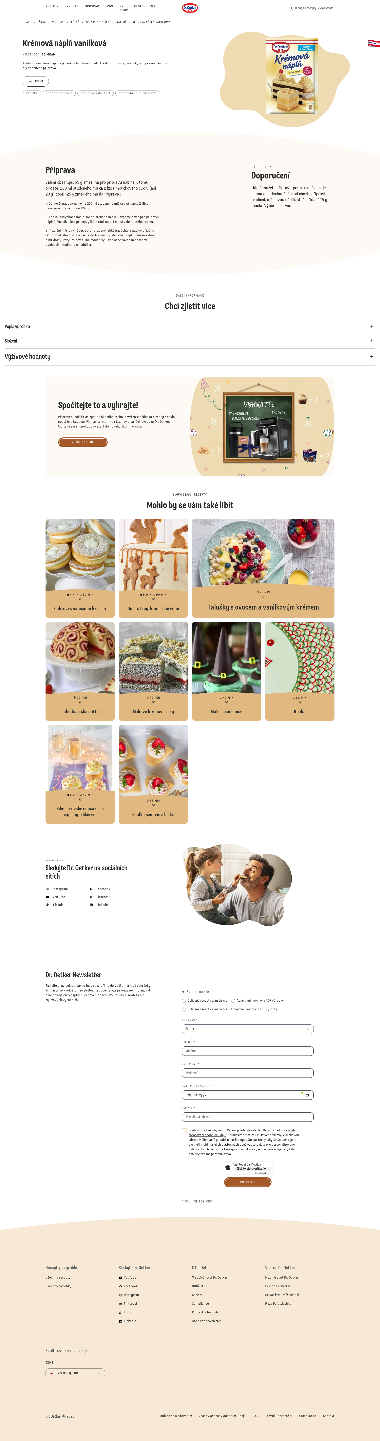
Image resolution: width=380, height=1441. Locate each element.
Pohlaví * (190, 1020)
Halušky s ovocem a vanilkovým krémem (263, 568)
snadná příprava (59, 93)
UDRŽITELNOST (202, 1286)
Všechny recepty (58, 1277)
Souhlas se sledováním (175, 1416)
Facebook (131, 1286)
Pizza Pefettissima (278, 1303)
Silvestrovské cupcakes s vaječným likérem (80, 774)
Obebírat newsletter (206, 1321)
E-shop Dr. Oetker (278, 1286)
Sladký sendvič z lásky (153, 774)
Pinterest (130, 1303)
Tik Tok (129, 1312)
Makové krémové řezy (153, 671)
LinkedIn (130, 1321)
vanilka (32, 93)
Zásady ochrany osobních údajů (222, 1416)
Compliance (200, 1303)
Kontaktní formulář (206, 1312)
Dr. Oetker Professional (282, 1295)
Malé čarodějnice (226, 671)
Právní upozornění (278, 1416)
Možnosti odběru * (198, 992)
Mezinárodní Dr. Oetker (282, 1277)
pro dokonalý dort (95, 93)
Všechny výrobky (58, 1286)
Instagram (131, 1295)
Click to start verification (252, 1168)
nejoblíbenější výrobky (137, 93)
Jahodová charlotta (80, 671)
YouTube (130, 1277)
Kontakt (328, 1416)
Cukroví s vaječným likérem (80, 568)
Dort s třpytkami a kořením (153, 568)
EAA (255, 1416)
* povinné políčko (197, 1201)
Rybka (299, 671)
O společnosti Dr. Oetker (210, 1277)
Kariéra (197, 1295)
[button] (36, 81)
